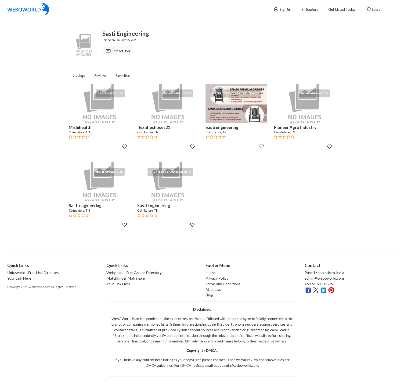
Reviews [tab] (100, 76)
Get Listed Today (342, 9)
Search (376, 9)
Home (211, 272)
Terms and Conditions (223, 283)
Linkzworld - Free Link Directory (33, 272)
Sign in (284, 9)
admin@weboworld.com (324, 278)
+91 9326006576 (319, 283)
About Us (213, 289)
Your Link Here (19, 278)
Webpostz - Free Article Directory (134, 272)
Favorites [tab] (122, 76)
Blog (209, 295)
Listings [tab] (79, 76)
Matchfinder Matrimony (126, 278)
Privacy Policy (217, 278)
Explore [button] (311, 9)
